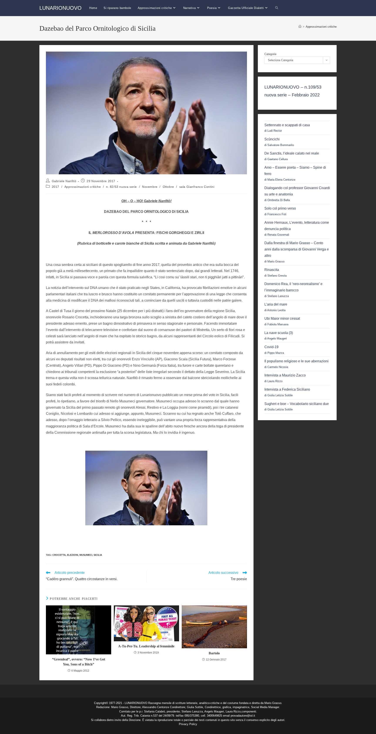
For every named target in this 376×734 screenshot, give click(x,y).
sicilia (98, 555)
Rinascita (271, 270)
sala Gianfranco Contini (197, 186)
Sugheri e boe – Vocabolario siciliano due (296, 404)
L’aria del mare (275, 304)
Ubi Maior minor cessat (282, 318)
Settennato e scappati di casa (287, 125)
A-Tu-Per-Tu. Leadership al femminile (146, 646)
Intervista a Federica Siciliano (287, 389)
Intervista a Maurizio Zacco (285, 375)
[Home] (300, 26)
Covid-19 (271, 347)
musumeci (85, 555)
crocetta (59, 555)
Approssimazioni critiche (321, 26)
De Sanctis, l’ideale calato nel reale (291, 153)
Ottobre (168, 186)
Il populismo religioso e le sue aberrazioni (296, 361)
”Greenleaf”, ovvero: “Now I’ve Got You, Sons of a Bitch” (78, 661)
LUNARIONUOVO (60, 8)
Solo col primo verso (280, 208)
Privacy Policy (188, 724)
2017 (55, 186)
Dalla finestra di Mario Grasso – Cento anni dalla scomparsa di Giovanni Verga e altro (296, 249)
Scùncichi (272, 139)
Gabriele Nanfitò (64, 181)
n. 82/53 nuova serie (121, 186)
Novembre (150, 186)
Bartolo (214, 653)
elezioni (72, 555)
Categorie (270, 54)
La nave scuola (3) (278, 333)
